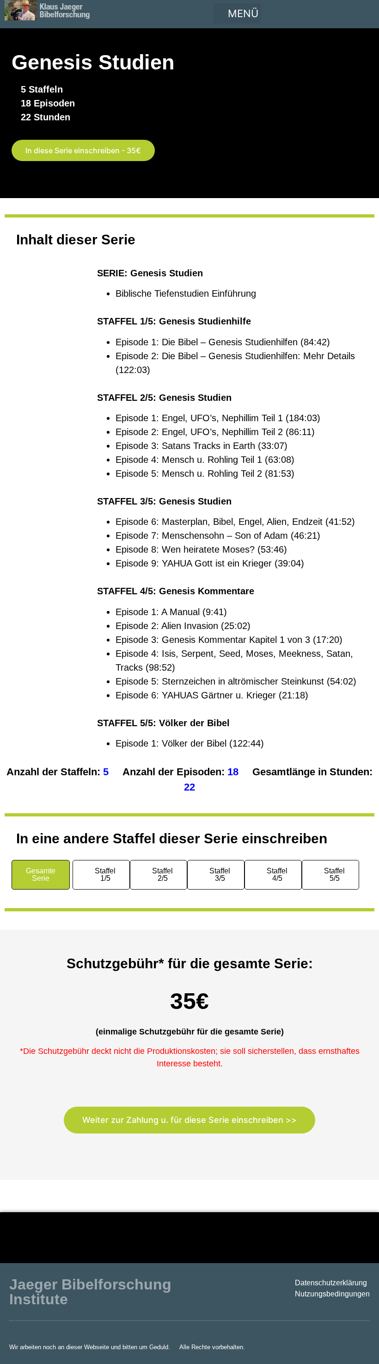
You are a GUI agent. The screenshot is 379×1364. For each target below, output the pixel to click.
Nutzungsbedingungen (332, 1294)
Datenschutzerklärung (331, 1283)
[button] (237, 13)
